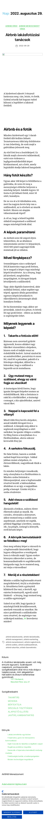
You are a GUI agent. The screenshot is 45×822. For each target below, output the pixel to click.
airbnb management (14, 639)
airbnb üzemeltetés (28, 647)
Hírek (22, 29)
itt (25, 618)
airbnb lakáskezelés (14, 637)
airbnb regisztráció (32, 642)
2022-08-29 (24, 46)
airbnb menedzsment (14, 642)
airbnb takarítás (12, 647)
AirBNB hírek (11, 26)
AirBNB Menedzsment (29, 26)
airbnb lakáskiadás (31, 637)
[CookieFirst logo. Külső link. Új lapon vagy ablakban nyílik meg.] (3, 791)
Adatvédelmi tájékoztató (14, 784)
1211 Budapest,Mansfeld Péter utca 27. (20, 680)
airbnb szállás (11, 645)
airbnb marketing (31, 639)
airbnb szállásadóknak (27, 645)
